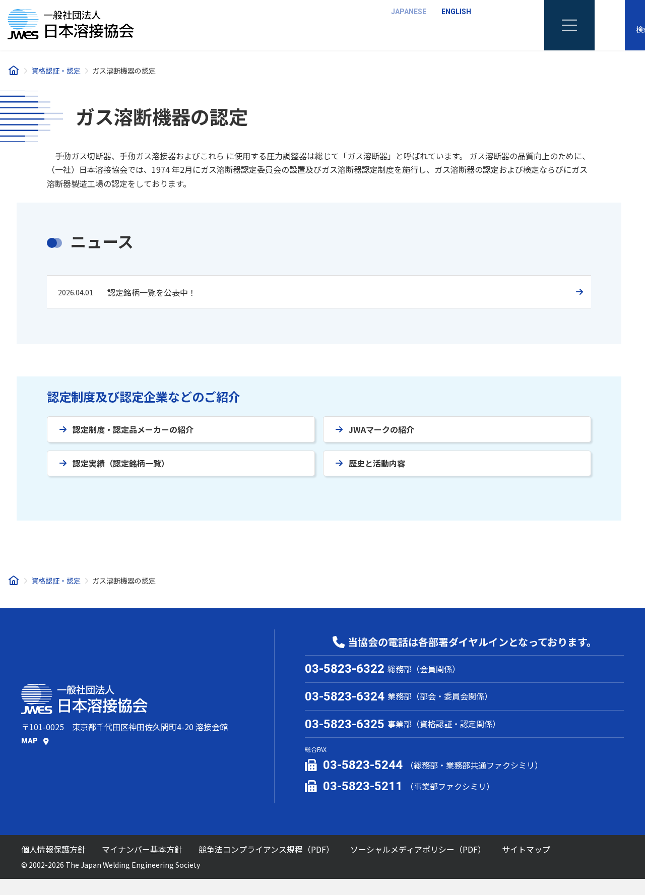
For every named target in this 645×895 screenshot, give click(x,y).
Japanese (408, 12)
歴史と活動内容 (377, 463)
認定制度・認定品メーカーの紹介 (133, 429)
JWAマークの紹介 (381, 429)
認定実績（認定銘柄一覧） (121, 463)
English (456, 12)
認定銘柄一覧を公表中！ (151, 292)
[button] (35, 741)
